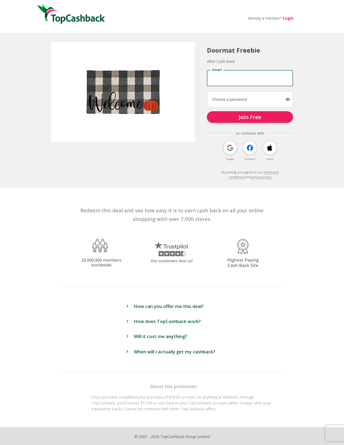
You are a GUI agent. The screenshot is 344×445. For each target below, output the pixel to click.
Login (288, 18)
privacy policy (261, 177)
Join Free (250, 117)
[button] (288, 99)
